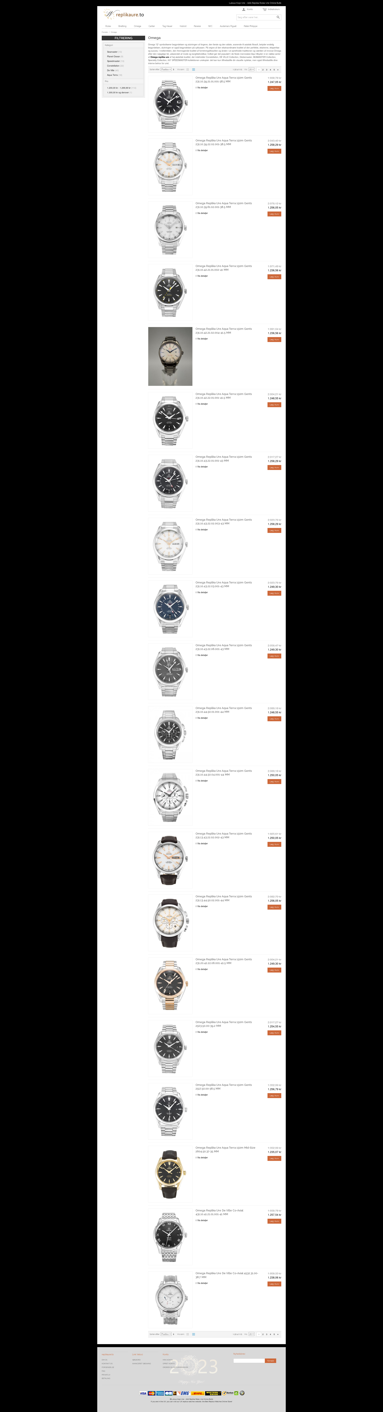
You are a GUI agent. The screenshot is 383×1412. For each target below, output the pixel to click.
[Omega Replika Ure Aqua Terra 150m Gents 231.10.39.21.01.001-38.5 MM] (170, 104)
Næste (278, 69)
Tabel (187, 69)
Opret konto (169, 1364)
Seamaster (114, 51)
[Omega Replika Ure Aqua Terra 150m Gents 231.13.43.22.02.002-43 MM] (170, 860)
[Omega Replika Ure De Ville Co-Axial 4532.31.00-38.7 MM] (170, 1299)
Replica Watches (215, 1402)
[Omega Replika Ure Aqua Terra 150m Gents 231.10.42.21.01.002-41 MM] (170, 292)
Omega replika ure (160, 56)
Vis (245, 69)
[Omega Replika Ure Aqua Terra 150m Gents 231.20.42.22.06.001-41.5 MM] (170, 985)
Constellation (115, 65)
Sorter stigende (174, 69)
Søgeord (136, 1360)
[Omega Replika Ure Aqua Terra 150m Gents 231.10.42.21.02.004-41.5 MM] (170, 356)
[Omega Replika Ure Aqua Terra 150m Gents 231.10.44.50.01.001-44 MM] (170, 734)
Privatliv (106, 1375)
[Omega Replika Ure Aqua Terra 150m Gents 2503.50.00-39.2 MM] (170, 1048)
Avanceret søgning (141, 1364)
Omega (137, 26)
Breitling (122, 26)
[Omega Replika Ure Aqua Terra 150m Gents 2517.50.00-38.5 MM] (170, 1111)
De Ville (113, 70)
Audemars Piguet (228, 26)
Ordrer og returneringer (175, 1367)
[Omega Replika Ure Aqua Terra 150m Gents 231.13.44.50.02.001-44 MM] (170, 922)
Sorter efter (154, 69)
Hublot (183, 26)
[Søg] (278, 17)
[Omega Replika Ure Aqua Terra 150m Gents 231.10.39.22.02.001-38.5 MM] (170, 167)
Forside (105, 32)
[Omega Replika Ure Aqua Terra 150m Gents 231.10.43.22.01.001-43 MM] (170, 483)
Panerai (197, 26)
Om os (104, 1360)
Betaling (106, 1378)
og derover (119, 92)
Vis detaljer (202, 87)
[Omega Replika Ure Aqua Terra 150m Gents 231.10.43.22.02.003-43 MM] (170, 546)
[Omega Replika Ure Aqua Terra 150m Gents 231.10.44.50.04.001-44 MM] (170, 797)
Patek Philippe (250, 26)
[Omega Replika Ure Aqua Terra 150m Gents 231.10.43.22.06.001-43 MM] (170, 671)
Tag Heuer (167, 26)
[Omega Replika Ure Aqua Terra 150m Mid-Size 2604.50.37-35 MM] (170, 1174)
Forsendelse (108, 1367)
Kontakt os (107, 1364)
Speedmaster (115, 60)
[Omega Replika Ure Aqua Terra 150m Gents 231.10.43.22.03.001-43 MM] (170, 609)
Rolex (108, 26)
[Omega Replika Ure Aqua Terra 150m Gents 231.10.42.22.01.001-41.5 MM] (170, 420)
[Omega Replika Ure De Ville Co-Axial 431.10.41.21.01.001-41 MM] (170, 1237)
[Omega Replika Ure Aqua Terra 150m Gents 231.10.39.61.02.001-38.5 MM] (170, 229)
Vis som (180, 69)
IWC (210, 26)
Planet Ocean (115, 56)
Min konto (168, 1360)
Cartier (152, 26)
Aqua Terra (114, 74)
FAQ (103, 1371)
